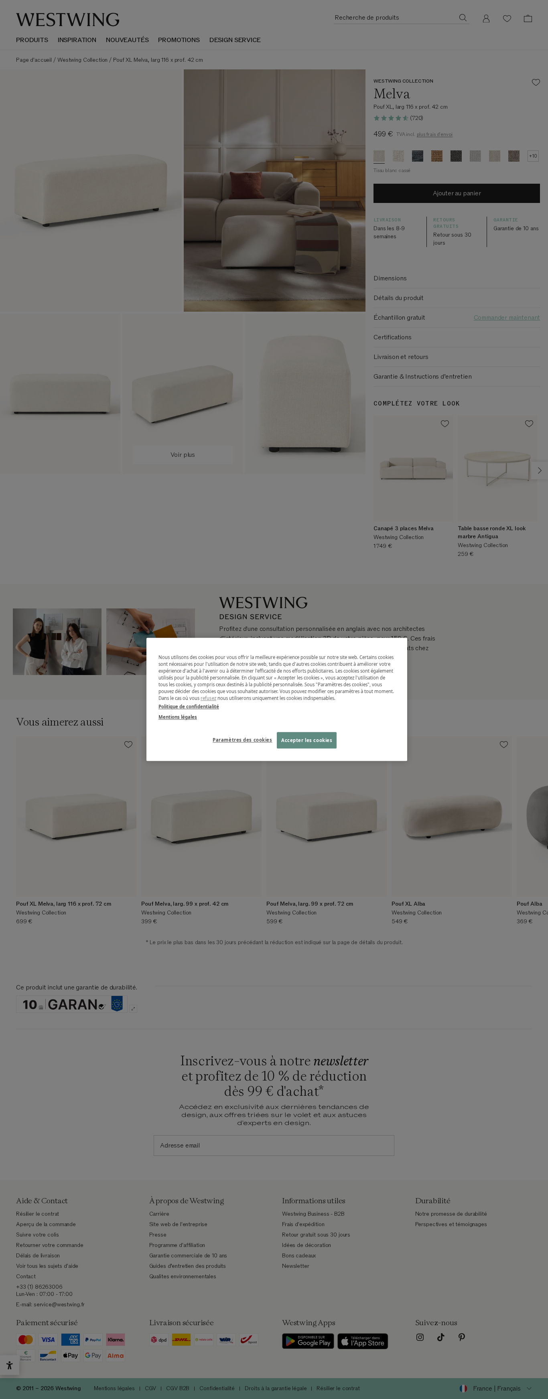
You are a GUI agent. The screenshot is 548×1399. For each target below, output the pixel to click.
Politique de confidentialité (188, 707)
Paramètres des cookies (242, 740)
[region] (276, 699)
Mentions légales (177, 717)
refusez (208, 698)
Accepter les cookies (306, 740)
